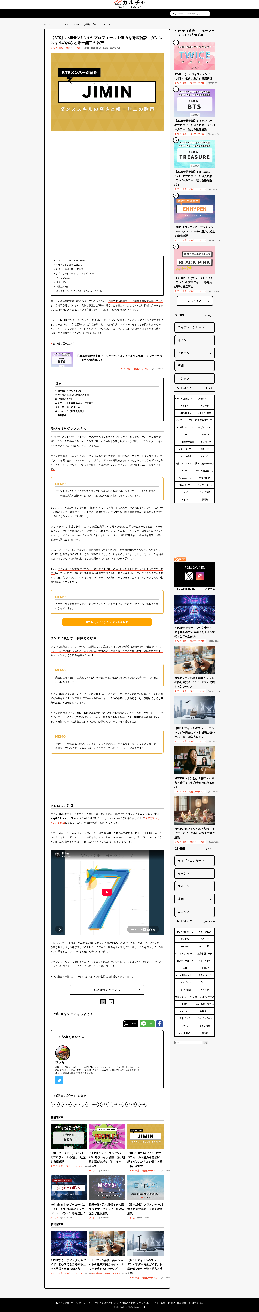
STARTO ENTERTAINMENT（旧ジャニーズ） (185, 414)
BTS (56, 1104)
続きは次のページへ (117, 990)
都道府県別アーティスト (204, 421)
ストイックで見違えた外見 (71, 411)
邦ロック (93, 1170)
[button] (130, 1023)
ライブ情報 (204, 492)
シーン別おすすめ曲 (184, 441)
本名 (105, 1104)
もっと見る (199, 301)
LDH (185, 434)
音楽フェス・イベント (184, 464)
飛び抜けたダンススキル (70, 391)
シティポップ (184, 449)
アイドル (93, 1217)
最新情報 (62, 415)
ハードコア (184, 499)
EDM (184, 470)
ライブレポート (204, 485)
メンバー (93, 1104)
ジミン (79, 1104)
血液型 (132, 1104)
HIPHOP (205, 434)
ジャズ (185, 492)
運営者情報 (197, 1303)
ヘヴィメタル (204, 427)
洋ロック (205, 449)
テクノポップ (204, 441)
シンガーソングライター (184, 421)
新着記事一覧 (184, 1303)
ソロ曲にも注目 (65, 399)
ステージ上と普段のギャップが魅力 (76, 403)
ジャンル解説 (184, 456)
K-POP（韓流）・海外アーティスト (66, 48)
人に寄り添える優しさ (69, 407)
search (174, 13)
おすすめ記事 (62, 1303)
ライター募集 (158, 1303)
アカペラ (205, 456)
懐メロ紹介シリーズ (204, 463)
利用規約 (171, 1303)
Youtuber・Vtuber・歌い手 (184, 479)
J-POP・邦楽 (204, 413)
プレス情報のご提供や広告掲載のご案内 (115, 1303)
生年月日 (118, 1104)
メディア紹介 (143, 1303)
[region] (79, 779)
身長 (143, 1104)
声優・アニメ (204, 398)
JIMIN (67, 1104)
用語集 (205, 499)
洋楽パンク (204, 478)
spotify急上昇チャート (204, 471)
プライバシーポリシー (82, 1303)
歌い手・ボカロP (185, 427)
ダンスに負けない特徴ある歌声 (73, 395)
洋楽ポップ (184, 485)
